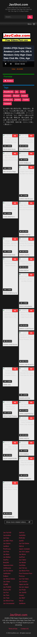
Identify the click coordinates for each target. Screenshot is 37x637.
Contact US (25, 628)
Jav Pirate (22, 590)
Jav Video (6, 581)
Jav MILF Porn (8, 541)
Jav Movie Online (9, 579)
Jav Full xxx (23, 568)
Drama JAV (7, 590)
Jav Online (6, 543)
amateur (10, 80)
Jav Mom (6, 554)
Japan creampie (24, 549)
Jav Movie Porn (24, 571)
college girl (8, 99)
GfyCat (21, 546)
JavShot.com (18, 4)
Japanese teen (8, 565)
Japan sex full (23, 584)
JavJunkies (7, 535)
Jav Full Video (24, 579)
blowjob (16, 95)
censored (7, 103)
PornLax (22, 576)
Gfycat (21, 600)
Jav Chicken (23, 581)
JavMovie (22, 603)
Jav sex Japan (24, 587)
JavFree (21, 532)
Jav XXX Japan (24, 551)
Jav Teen (6, 595)
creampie (7, 95)
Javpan (21, 595)
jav (16, 91)
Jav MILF (22, 598)
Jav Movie (22, 554)
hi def (22, 91)
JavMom (6, 546)
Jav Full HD (7, 532)
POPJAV (22, 538)
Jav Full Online (24, 543)
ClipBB (5, 584)
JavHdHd (22, 535)
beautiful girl (8, 91)
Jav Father (22, 560)
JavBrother (7, 573)
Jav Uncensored (8, 603)
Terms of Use (13, 628)
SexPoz (6, 560)
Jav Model (22, 562)
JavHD (21, 541)
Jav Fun (6, 592)
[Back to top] (30, 631)
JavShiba (22, 565)
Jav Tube (6, 598)
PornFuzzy (7, 549)
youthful (26, 99)
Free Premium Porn (25, 573)
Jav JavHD (22, 592)
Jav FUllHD (7, 587)
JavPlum (22, 557)
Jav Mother (7, 557)
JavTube (6, 538)
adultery (17, 99)
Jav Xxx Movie (8, 571)
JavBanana (7, 568)
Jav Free (6, 551)
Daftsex (5, 576)
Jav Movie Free (8, 600)
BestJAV (6, 562)
